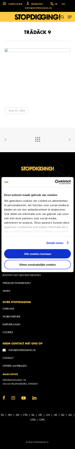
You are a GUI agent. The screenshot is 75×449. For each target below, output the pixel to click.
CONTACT (8, 358)
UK (55, 414)
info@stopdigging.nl (22, 350)
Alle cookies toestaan (37, 253)
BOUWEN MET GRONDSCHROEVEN (22, 275)
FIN (25, 414)
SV (2, 414)
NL (33, 414)
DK (17, 414)
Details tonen (54, 242)
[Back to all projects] (37, 138)
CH (48, 414)
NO (10, 414)
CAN (42, 419)
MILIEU (6, 290)
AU (70, 414)
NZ (63, 414)
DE (40, 414)
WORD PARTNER (11, 316)
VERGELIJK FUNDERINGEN (17, 283)
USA (32, 419)
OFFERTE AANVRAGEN (15, 365)
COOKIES (8, 332)
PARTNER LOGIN (11, 324)
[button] (70, 17)
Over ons (8, 308)
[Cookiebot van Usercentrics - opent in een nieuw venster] (55, 182)
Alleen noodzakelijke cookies (37, 264)
